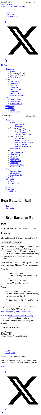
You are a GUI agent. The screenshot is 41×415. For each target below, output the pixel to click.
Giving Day (14, 87)
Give (7, 97)
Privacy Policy (15, 112)
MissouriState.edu (11, 16)
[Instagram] (6, 59)
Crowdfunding (15, 100)
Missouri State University (24, 142)
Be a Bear (13, 85)
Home (7, 206)
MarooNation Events (22, 130)
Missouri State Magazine (23, 146)
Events (12, 71)
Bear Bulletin (19, 138)
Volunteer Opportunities (23, 134)
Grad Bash (14, 91)
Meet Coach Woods (17, 95)
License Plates (15, 102)
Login (7, 12)
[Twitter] (22, 57)
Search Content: (7, 2)
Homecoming (15, 83)
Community (9, 108)
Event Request (15, 77)
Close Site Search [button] (7, 4)
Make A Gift (9, 106)
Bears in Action (15, 89)
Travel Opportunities (22, 132)
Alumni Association (22, 140)
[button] (6, 61)
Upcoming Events (16, 81)
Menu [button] (5, 65)
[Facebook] (6, 20)
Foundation (9, 14)
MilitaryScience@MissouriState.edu (16, 311)
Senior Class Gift (16, 104)
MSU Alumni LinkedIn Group (20, 316)
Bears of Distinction (17, 93)
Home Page (9, 69)
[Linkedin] (6, 22)
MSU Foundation (21, 144)
